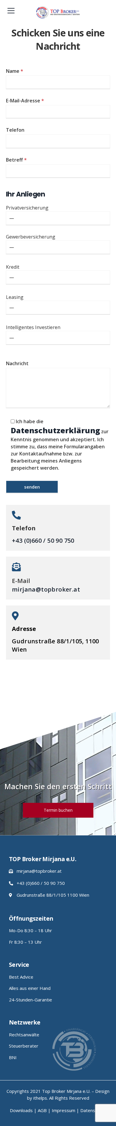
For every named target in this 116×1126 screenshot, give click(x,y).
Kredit (12, 267)
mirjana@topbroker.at (46, 589)
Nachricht (17, 363)
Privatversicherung (27, 207)
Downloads (21, 1110)
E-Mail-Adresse (25, 100)
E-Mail (21, 581)
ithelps (40, 1098)
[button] (58, 810)
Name (14, 71)
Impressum (63, 1110)
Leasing (14, 297)
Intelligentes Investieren (33, 327)
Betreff (16, 160)
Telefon (15, 130)
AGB (42, 1110)
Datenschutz (93, 1110)
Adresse (24, 629)
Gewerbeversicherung (30, 236)
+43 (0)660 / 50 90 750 (43, 541)
